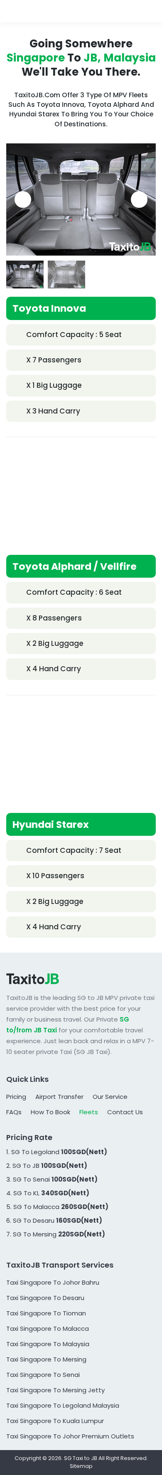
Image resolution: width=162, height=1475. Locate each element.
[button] (23, 199)
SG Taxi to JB (80, 1458)
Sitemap (81, 1466)
